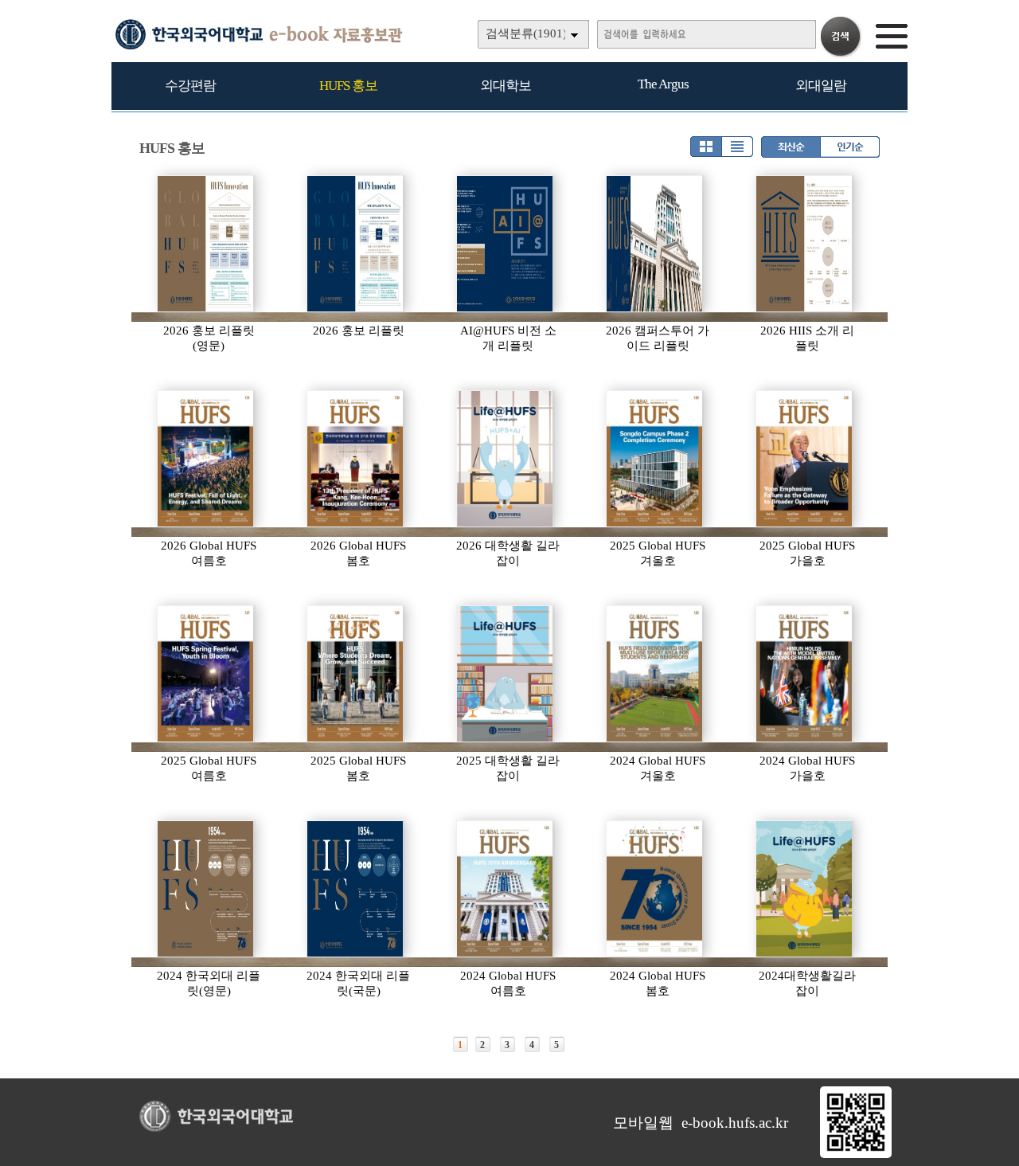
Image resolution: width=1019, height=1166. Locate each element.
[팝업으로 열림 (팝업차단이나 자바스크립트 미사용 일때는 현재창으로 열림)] (856, 1154)
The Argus (663, 84)
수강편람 (190, 85)
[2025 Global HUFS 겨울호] (655, 458)
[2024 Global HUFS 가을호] (804, 673)
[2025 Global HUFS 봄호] (355, 673)
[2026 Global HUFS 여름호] (206, 458)
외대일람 (820, 85)
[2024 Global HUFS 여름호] (505, 888)
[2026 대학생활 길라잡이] (505, 458)
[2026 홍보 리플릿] (355, 243)
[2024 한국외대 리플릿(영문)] (206, 888)
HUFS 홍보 (348, 85)
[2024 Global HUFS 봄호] (655, 888)
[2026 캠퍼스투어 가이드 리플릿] (655, 243)
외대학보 (505, 85)
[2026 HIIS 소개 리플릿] (804, 243)
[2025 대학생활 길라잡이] (505, 673)
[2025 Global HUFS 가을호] (804, 458)
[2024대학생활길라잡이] (804, 888)
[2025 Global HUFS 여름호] (206, 673)
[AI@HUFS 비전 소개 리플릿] (505, 243)
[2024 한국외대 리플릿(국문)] (355, 888)
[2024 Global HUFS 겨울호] (655, 673)
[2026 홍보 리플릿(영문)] (206, 243)
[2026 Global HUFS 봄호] (355, 458)
